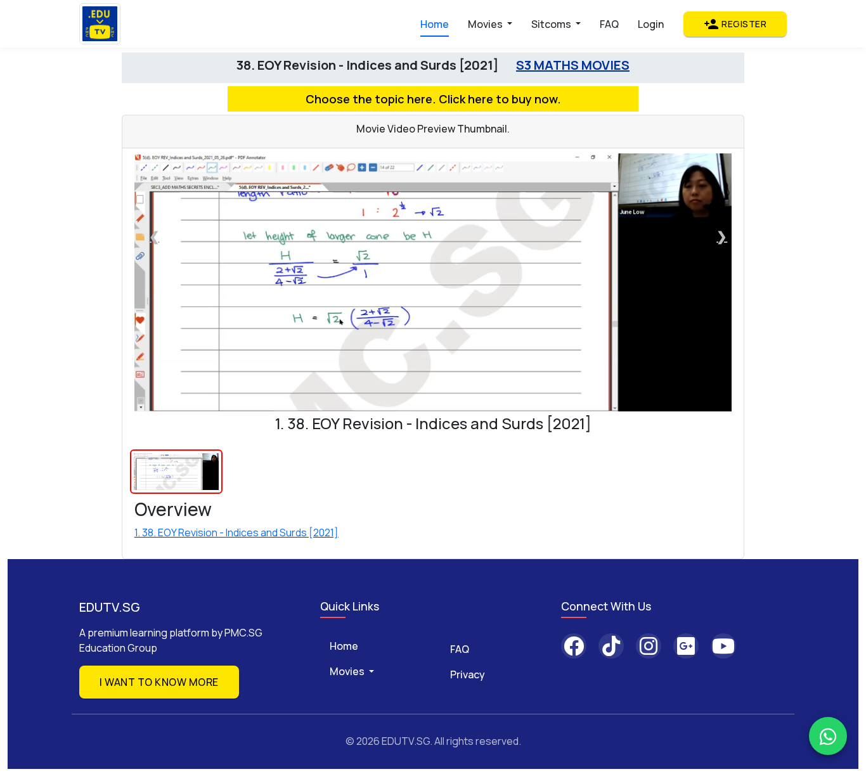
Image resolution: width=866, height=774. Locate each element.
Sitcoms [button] (552, 24)
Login (651, 24)
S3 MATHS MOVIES (573, 65)
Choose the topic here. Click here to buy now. (433, 98)
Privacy (467, 674)
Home (434, 24)
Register (735, 24)
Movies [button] (486, 24)
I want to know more (159, 682)
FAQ (609, 24)
